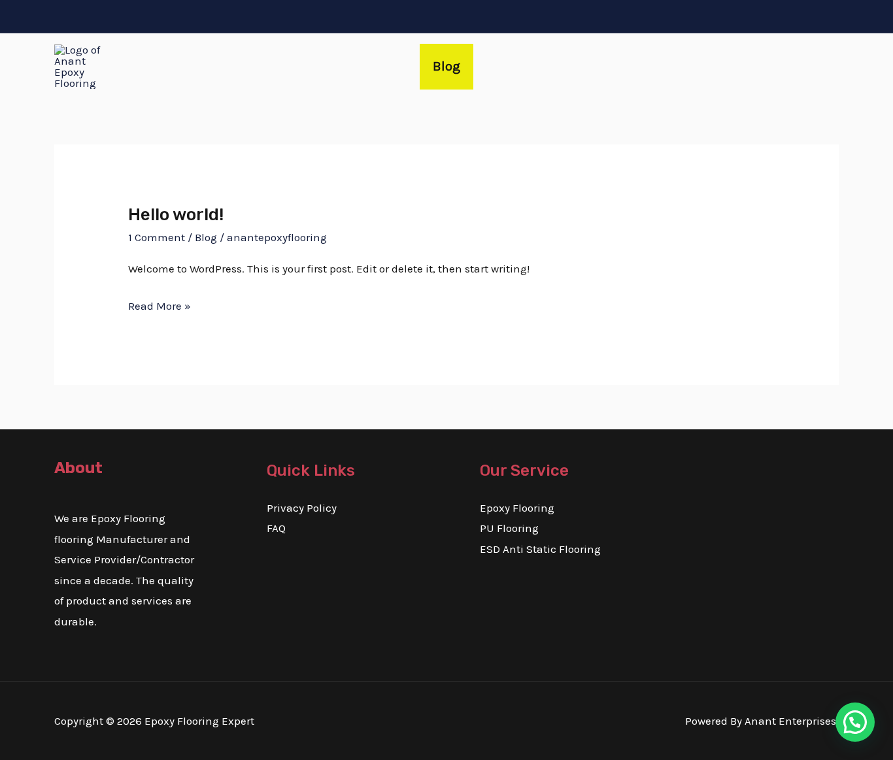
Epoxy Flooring (517, 507)
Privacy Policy (302, 507)
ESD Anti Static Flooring (540, 548)
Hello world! (176, 215)
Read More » (159, 304)
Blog (446, 66)
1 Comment (156, 237)
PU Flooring (509, 528)
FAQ (276, 528)
